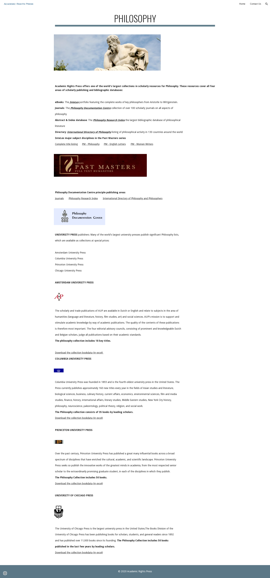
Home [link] (242, 4)
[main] (135, 20)
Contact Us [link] (255, 4)
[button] (266, 4)
